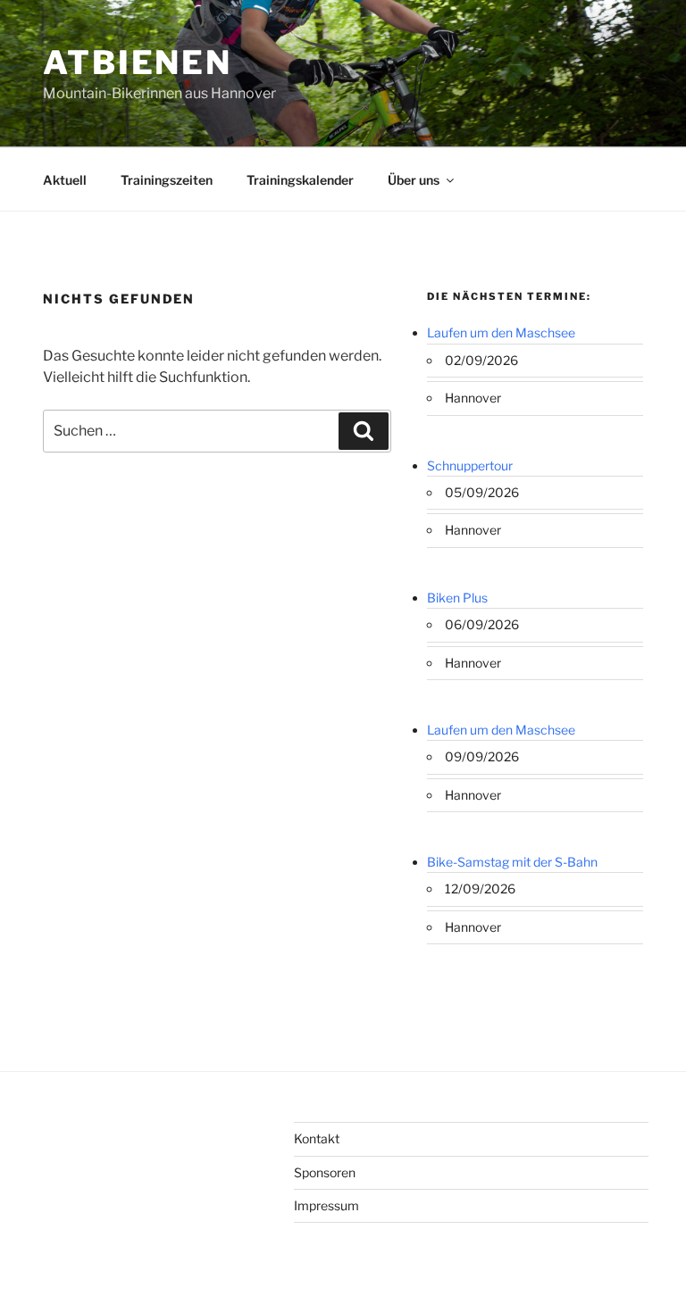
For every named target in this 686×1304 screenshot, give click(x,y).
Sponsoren (325, 1172)
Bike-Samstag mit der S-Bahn (512, 861)
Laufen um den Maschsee (501, 332)
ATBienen (137, 62)
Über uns (413, 179)
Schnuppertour (470, 465)
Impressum (326, 1205)
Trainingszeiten (167, 179)
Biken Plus (457, 597)
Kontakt (316, 1138)
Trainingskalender (300, 179)
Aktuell (65, 179)
